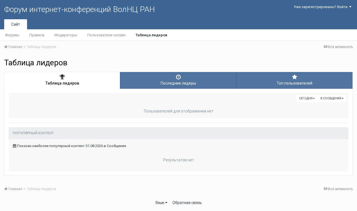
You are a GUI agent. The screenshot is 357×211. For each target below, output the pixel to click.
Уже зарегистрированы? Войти (321, 7)
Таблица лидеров (151, 35)
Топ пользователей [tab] (294, 83)
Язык (160, 202)
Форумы (12, 35)
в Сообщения (331, 98)
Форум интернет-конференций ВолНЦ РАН (79, 9)
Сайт (15, 24)
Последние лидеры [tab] (178, 83)
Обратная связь (187, 202)
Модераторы (65, 35)
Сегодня (306, 98)
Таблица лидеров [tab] (62, 83)
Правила (36, 35)
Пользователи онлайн (106, 35)
